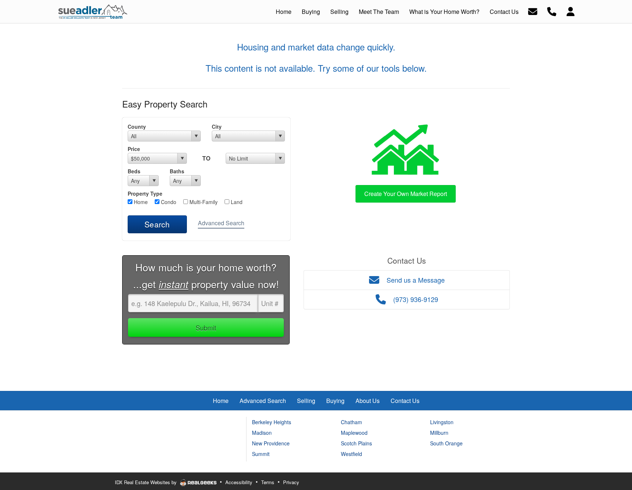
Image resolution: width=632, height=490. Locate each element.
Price (134, 148)
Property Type (145, 193)
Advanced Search (221, 223)
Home (140, 202)
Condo (167, 202)
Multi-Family (203, 202)
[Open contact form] (532, 11)
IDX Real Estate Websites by (146, 482)
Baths (177, 171)
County (137, 126)
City (217, 126)
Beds (134, 171)
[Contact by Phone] (551, 11)
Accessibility (238, 482)
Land (235, 202)
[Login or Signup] (571, 11)
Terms (267, 482)
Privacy (291, 482)
